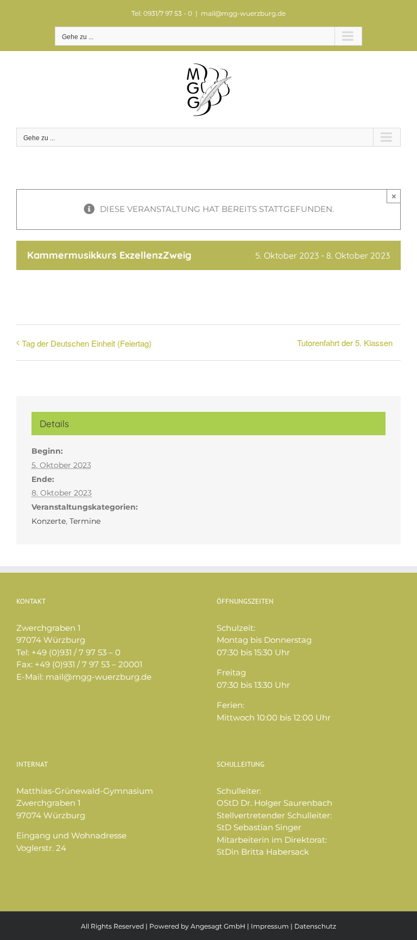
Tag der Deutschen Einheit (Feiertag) (86, 343)
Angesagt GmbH (218, 926)
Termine (85, 521)
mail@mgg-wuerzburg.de (243, 13)
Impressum (270, 926)
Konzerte (48, 521)
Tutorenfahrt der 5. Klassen (345, 342)
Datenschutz (315, 926)
